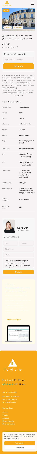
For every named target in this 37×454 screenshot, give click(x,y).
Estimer (5, 412)
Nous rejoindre (8, 421)
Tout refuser (20, 447)
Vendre (5, 415)
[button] (32, 3)
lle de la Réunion (9, 402)
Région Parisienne (9, 399)
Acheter (5, 418)
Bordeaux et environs (11, 396)
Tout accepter (19, 443)
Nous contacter (8, 424)
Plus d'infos (25, 157)
